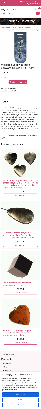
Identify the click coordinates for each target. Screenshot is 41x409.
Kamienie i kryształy (24, 28)
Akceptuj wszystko (20, 394)
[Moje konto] (35, 9)
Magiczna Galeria (8, 9)
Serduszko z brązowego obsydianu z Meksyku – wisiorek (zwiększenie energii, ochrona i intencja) (19, 332)
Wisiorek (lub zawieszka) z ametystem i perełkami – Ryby (21, 30)
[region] (20, 390)
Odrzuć (20, 405)
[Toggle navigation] (3, 13)
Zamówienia (7, 363)
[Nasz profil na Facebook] (2, 3)
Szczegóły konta (8, 370)
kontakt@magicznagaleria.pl (30, 2)
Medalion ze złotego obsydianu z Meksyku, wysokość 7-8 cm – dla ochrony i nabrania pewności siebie (18, 235)
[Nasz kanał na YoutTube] (5, 3)
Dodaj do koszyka (18, 82)
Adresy (5, 367)
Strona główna (6, 28)
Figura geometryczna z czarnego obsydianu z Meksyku (17, 283)
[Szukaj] (38, 13)
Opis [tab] (5, 102)
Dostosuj (20, 400)
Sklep (14, 28)
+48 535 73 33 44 (34, 4)
